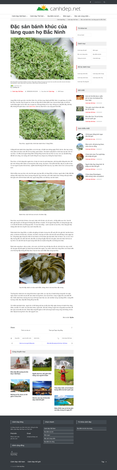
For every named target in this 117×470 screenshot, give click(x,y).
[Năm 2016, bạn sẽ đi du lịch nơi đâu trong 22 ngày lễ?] (64, 400)
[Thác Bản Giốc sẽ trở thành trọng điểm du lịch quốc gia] (64, 371)
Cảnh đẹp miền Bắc (83, 73)
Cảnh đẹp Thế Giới (36, 16)
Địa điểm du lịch (53, 16)
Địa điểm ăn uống (49, 441)
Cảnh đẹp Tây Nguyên (83, 81)
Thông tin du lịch (82, 58)
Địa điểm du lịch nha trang (84, 428)
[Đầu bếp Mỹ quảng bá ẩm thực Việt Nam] (20, 363)
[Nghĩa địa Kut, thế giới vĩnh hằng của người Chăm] (42, 364)
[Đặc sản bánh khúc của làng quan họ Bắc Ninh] (42, 58)
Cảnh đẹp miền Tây (98, 77)
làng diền (17, 338)
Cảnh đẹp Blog (20, 466)
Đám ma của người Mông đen (27, 343)
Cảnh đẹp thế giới (82, 50)
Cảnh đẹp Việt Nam (19, 16)
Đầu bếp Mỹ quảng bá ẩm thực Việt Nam (57, 343)
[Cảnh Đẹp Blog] (58, 11)
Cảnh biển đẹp (96, 58)
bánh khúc (32, 106)
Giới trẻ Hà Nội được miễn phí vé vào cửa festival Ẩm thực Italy (94, 98)
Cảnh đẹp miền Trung (98, 73)
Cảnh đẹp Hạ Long (90, 139)
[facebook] (90, 2)
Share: (13, 327)
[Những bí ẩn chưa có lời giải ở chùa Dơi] (20, 385)
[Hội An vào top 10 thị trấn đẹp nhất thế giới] (42, 388)
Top (102, 462)
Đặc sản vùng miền (81, 16)
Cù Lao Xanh (81, 35)
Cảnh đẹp (51, 91)
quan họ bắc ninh (26, 338)
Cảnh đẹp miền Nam (83, 77)
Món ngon (66, 16)
